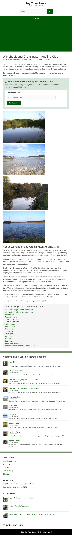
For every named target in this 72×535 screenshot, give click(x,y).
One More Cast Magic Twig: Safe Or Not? (18, 484)
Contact (6, 468)
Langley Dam (10, 331)
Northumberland (15, 59)
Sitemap (6, 474)
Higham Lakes (10, 324)
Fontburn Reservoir (12, 322)
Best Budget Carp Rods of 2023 (15, 487)
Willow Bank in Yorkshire (13, 525)
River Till (8, 338)
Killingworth (9, 329)
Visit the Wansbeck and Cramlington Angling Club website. (25, 301)
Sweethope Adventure (13, 343)
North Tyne (9, 334)
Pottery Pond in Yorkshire (18, 506)
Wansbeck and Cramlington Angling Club (20, 346)
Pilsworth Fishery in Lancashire (20, 498)
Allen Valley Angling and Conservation (19, 310)
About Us (6, 464)
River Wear (9, 341)
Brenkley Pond (10, 314)
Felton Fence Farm (12, 319)
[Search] (50, 11)
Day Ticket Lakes (36, 3)
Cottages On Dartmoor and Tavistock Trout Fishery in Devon (32, 514)
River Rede (9, 336)
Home (5, 59)
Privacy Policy (8, 471)
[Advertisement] (36, 36)
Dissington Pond (11, 317)
